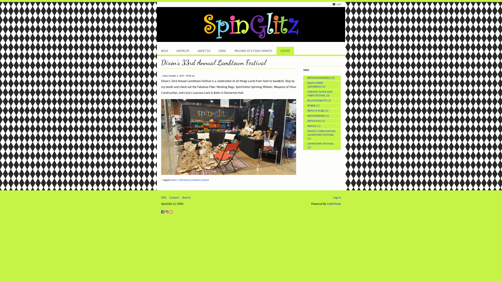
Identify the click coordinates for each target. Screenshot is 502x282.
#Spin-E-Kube (315, 110)
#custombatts (317, 100)
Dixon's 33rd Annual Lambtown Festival (190, 180)
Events (285, 50)
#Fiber (311, 105)
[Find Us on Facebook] (163, 210)
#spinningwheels (319, 78)
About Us (204, 50)
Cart (338, 4)
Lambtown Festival (320, 143)
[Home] (251, 24)
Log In (337, 197)
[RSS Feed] (171, 210)
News (164, 50)
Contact (174, 197)
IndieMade (334, 204)
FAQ (163, 197)
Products (182, 50)
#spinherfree (316, 116)
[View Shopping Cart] (334, 4)
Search (186, 197)
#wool (311, 126)
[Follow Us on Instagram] (167, 210)
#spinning (314, 121)
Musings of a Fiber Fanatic (253, 50)
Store (222, 50)
